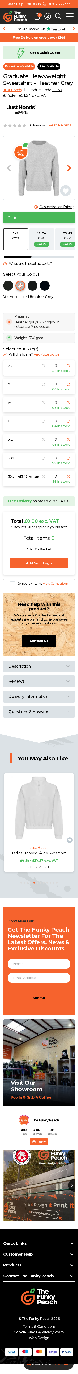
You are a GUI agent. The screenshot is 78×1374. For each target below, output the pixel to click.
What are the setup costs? (30, 264)
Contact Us (39, 641)
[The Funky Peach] (15, 16)
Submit (39, 998)
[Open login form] (47, 16)
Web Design (39, 1338)
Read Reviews (60, 125)
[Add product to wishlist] (70, 840)
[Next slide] (74, 28)
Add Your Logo (39, 563)
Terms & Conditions (39, 1326)
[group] (39, 28)
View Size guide (46, 354)
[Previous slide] (4, 28)
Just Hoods (12, 90)
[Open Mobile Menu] (70, 16)
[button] (21, 883)
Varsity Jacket (39, 853)
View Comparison (55, 584)
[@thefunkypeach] (24, 1120)
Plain (13, 217)
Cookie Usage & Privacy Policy (39, 1332)
